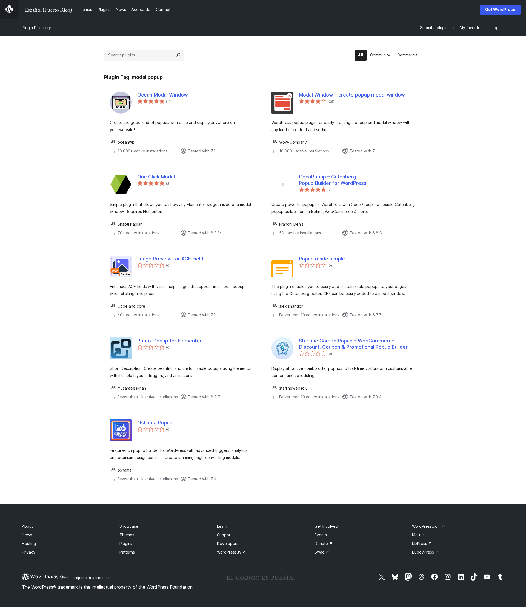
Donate (324, 543)
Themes (126, 534)
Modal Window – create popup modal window (352, 95)
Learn (222, 526)
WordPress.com (428, 526)
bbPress (422, 543)
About (27, 526)
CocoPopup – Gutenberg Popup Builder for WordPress (333, 180)
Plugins (125, 543)
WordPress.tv (231, 552)
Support (224, 534)
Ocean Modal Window (162, 95)
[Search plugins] (178, 55)
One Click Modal (156, 177)
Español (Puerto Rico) (92, 577)
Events (321, 534)
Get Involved (326, 526)
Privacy (28, 552)
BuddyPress (425, 552)
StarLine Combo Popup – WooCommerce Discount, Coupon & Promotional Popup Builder (353, 344)
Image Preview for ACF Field (170, 259)
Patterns (127, 552)
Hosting (29, 543)
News (27, 534)
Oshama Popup (155, 423)
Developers (227, 543)
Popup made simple (322, 259)
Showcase (128, 526)
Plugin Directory (36, 27)
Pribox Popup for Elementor (169, 341)
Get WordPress (500, 9)
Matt (418, 534)
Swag (322, 552)
